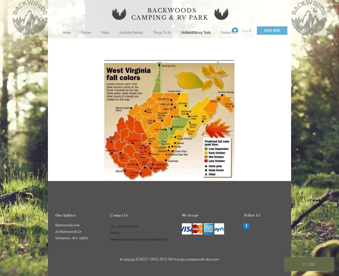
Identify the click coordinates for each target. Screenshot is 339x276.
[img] (187, 228)
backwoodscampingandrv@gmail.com (139, 239)
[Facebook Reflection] (246, 226)
